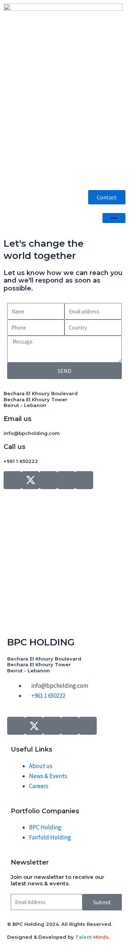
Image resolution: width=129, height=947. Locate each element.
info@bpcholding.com (32, 433)
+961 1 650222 (21, 461)
